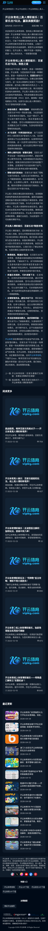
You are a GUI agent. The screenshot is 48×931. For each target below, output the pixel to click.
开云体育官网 (35, 355)
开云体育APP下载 (9, 892)
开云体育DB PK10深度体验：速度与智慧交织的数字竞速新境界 (31, 808)
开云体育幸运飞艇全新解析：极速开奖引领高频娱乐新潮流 (31, 843)
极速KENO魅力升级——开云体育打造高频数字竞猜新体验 (31, 784)
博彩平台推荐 (9, 906)
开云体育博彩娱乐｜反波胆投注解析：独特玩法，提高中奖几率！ (23, 529)
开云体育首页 (8, 9)
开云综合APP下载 (38, 887)
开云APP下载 (24, 887)
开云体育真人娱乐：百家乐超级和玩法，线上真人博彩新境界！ (22, 480)
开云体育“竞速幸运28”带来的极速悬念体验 (31, 772)
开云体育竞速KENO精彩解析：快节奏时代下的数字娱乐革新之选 (31, 796)
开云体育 (9, 339)
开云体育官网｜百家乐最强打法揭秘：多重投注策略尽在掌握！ (27, 374)
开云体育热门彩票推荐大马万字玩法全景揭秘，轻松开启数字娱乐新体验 (31, 713)
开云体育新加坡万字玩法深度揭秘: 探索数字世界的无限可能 (31, 725)
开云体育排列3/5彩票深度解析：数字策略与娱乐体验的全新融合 (31, 761)
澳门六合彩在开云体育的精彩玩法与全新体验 (31, 749)
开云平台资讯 (21, 9)
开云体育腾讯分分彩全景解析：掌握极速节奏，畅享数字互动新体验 (31, 820)
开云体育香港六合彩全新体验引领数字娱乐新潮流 (31, 737)
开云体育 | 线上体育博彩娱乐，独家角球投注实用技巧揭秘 (23, 629)
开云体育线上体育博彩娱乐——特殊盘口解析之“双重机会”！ (23, 679)
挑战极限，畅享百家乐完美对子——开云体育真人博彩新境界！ (27, 381)
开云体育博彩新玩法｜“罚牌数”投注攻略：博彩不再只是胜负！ (23, 579)
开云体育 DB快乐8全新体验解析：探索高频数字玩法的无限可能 (31, 831)
